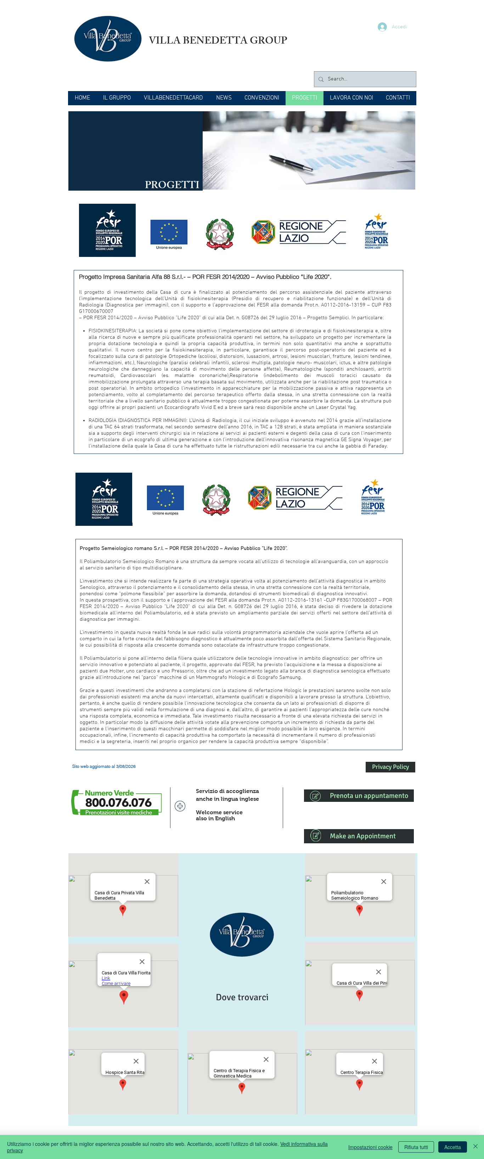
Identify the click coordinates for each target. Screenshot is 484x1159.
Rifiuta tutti (416, 1146)
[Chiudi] (475, 1147)
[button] (116, 98)
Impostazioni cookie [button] (370, 1146)
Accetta (452, 1146)
